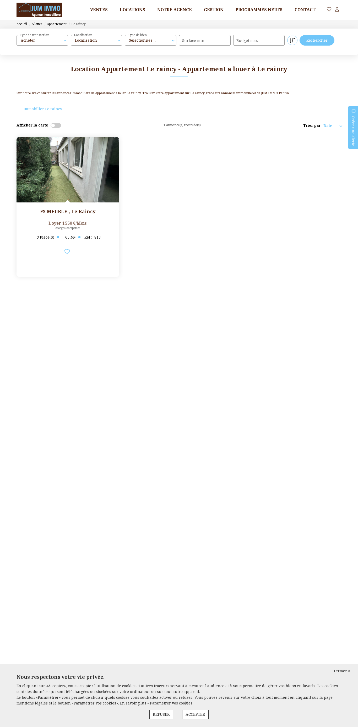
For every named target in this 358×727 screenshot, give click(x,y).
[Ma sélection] (329, 9)
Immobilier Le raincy (43, 109)
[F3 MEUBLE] (68, 169)
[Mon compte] (337, 9)
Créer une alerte (353, 131)
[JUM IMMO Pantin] (39, 10)
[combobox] (42, 40)
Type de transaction (34, 35)
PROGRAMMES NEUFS (259, 9)
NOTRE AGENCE (174, 9)
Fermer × (342, 671)
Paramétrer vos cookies (171, 703)
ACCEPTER (195, 714)
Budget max (247, 40)
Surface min (193, 40)
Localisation (83, 35)
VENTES (99, 9)
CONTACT (305, 9)
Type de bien (137, 35)
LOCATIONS (132, 9)
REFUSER (161, 714)
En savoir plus (133, 703)
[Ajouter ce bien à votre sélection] (67, 252)
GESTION (214, 9)
